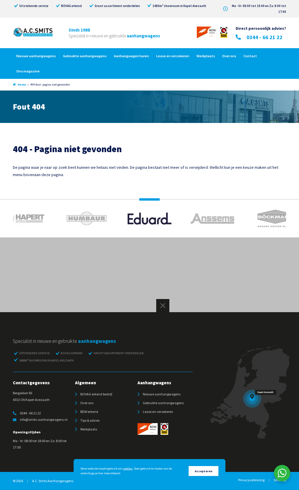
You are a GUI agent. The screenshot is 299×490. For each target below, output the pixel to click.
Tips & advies (90, 420)
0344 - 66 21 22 (264, 37)
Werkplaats (206, 56)
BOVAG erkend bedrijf (96, 394)
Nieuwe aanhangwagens (36, 56)
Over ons (229, 56)
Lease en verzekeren (172, 56)
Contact (250, 56)
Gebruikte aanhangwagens (85, 56)
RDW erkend (89, 411)
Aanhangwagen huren (131, 56)
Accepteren (203, 471)
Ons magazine (28, 71)
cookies (128, 468)
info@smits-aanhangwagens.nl (43, 419)
